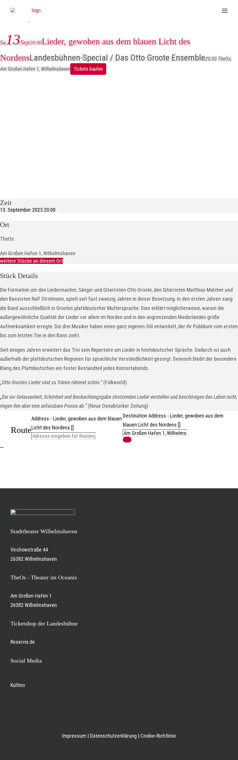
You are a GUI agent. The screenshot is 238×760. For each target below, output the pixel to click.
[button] (224, 10)
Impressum (74, 736)
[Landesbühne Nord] (33, 11)
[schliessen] (1, 447)
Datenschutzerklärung (113, 736)
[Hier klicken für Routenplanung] (127, 439)
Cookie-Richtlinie (158, 736)
